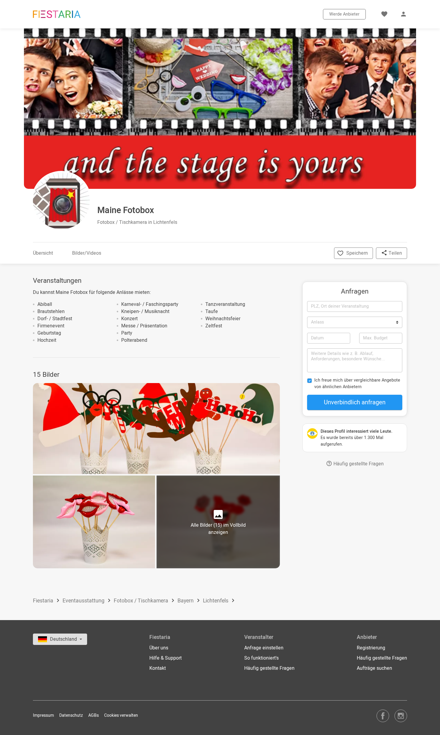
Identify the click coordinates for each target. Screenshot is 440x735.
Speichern (357, 253)
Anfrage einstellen (263, 648)
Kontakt (157, 668)
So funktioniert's (261, 658)
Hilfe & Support (165, 658)
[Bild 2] (94, 522)
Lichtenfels (216, 601)
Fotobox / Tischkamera (141, 601)
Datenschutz (71, 715)
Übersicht (43, 253)
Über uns (158, 648)
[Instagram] (401, 716)
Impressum (43, 715)
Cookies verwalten (121, 715)
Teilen (394, 253)
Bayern (186, 601)
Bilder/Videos (86, 253)
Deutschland (64, 639)
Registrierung (371, 648)
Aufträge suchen (374, 668)
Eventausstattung (84, 601)
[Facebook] (383, 716)
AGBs (93, 715)
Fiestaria (43, 601)
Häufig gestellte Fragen (358, 463)
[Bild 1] (156, 428)
